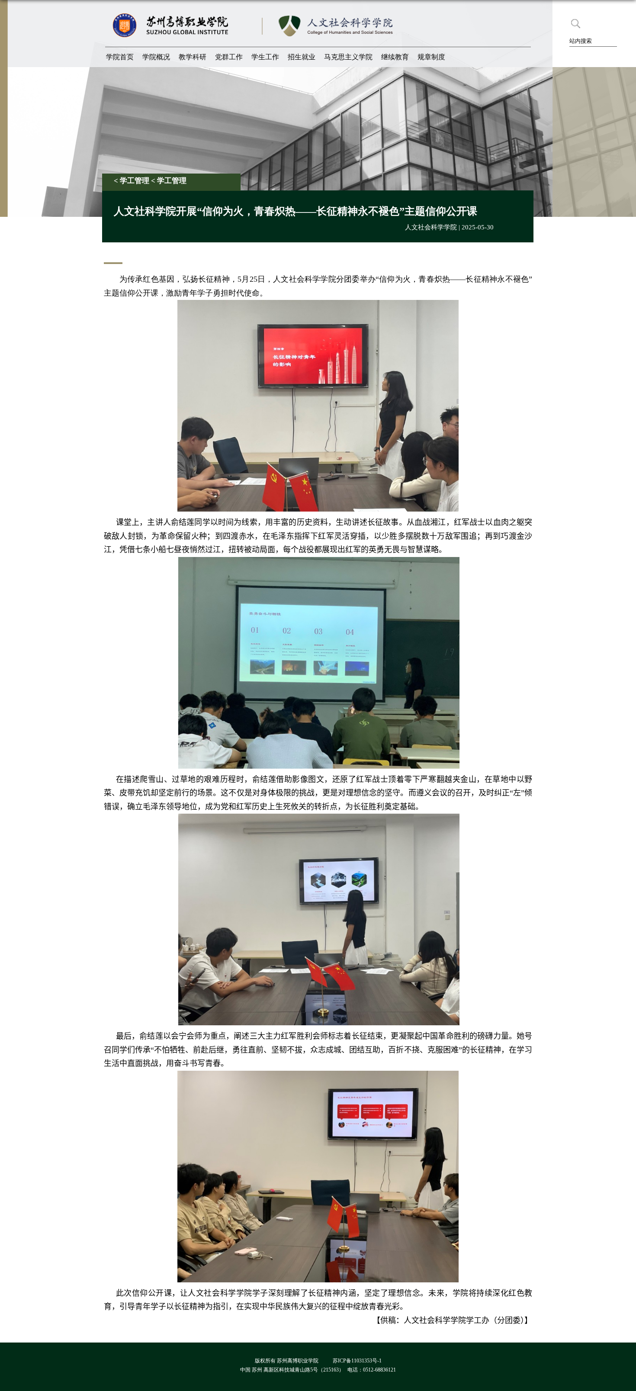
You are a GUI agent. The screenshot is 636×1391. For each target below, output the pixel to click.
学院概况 (156, 57)
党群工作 (229, 57)
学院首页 (120, 57)
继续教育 (395, 57)
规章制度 (431, 57)
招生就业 (301, 57)
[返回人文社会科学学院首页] (337, 15)
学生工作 (265, 57)
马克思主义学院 (348, 57)
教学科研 (192, 57)
